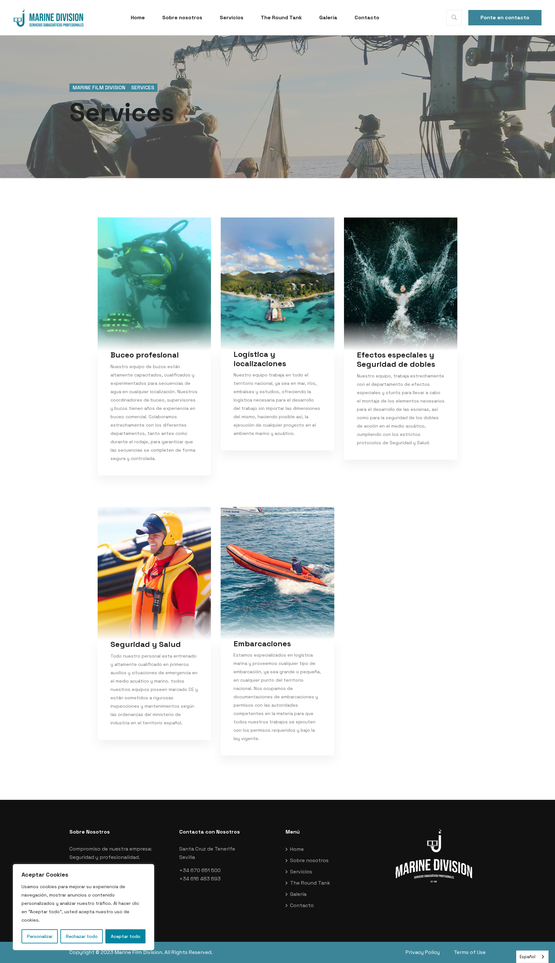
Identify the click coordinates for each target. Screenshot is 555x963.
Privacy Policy (423, 952)
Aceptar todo (125, 936)
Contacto (367, 17)
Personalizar (40, 936)
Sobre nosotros (182, 17)
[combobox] (532, 956)
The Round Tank (281, 17)
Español (527, 956)
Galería (328, 17)
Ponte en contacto (504, 17)
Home (138, 17)
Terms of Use (470, 952)
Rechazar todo (82, 936)
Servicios (231, 17)
